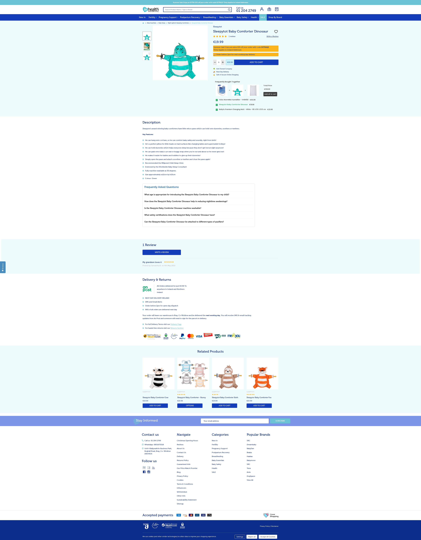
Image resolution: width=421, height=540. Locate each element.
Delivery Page (175, 324)
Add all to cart (270, 94)
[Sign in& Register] (262, 9)
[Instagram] (144, 468)
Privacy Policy (182, 476)
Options (190, 406)
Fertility (152, 17)
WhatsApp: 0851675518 (154, 444)
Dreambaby (251, 444)
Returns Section (177, 328)
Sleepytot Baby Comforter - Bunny (191, 397)
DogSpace (251, 476)
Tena (249, 468)
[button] (270, 515)
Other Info (181, 496)
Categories (220, 435)
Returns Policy (183, 460)
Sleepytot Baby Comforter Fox (259, 397)
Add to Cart (256, 62)
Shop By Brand (275, 17)
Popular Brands (258, 435)
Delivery (180, 456)
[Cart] (276, 9)
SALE (262, 17)
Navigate (184, 435)
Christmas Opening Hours (187, 441)
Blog (178, 472)
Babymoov (251, 460)
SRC (248, 441)
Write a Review (272, 36)
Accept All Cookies (267, 537)
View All (250, 480)
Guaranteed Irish (183, 464)
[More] (156, 17)
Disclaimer (274, 526)
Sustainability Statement (187, 500)
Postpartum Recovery (190, 17)
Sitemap (180, 504)
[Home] (143, 23)
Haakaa (249, 456)
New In (142, 17)
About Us (180, 448)
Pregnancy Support (168, 17)
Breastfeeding (209, 17)
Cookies (180, 480)
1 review (232, 36)
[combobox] (197, 9)
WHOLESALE (182, 492)
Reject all (252, 537)
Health (254, 17)
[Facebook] (148, 468)
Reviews (180, 444)
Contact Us (181, 452)
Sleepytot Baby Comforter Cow (155, 397)
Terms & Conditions (185, 484)
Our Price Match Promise (187, 468)
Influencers (181, 488)
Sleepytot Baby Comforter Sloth (225, 397)
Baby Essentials (226, 17)
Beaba (249, 452)
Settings (239, 537)
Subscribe (280, 421)
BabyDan (250, 448)
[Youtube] (153, 468)
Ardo (249, 472)
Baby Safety (242, 17)
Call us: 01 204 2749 (152, 441)
